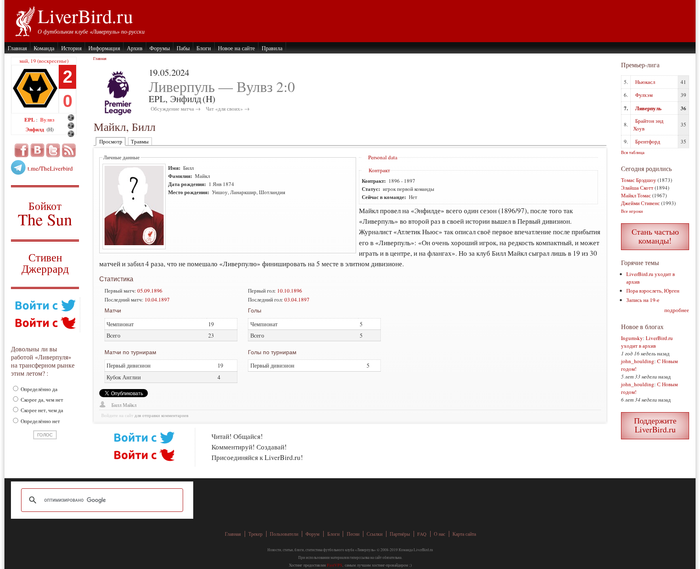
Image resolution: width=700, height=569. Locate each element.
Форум (312, 534)
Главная (17, 48)
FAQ (422, 534)
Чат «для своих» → (228, 108)
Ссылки (374, 534)
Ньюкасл (645, 82)
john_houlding (637, 361)
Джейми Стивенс (640, 203)
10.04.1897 (157, 299)
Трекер (255, 534)
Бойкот (45, 213)
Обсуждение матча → (176, 108)
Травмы (140, 141)
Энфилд (35, 129)
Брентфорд (647, 141)
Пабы (183, 48)
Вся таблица (633, 152)
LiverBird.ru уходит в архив (647, 341)
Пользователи (284, 534)
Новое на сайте (236, 48)
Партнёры (400, 534)
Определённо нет (39, 421)
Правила (272, 48)
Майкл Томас (636, 195)
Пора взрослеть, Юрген (652, 290)
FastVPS (334, 565)
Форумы (159, 48)
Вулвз (47, 119)
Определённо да (38, 389)
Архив (135, 48)
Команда (44, 48)
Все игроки (632, 211)
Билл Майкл (124, 405)
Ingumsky (632, 338)
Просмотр (110, 141)
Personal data (382, 157)
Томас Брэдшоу (638, 180)
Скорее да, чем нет (41, 399)
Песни (353, 534)
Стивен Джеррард (45, 264)
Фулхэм (644, 94)
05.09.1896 (149, 290)
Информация (104, 48)
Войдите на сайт (117, 415)
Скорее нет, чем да (41, 410)
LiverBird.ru (85, 15)
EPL (30, 119)
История (71, 48)
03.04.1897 (296, 299)
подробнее (676, 310)
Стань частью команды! (655, 236)
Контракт (379, 170)
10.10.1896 (289, 290)
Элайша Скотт (637, 187)
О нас (439, 534)
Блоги (203, 48)
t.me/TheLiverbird (50, 168)
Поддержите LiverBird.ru (655, 425)
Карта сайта (464, 534)
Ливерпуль (648, 108)
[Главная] (24, 20)
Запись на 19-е (642, 300)
